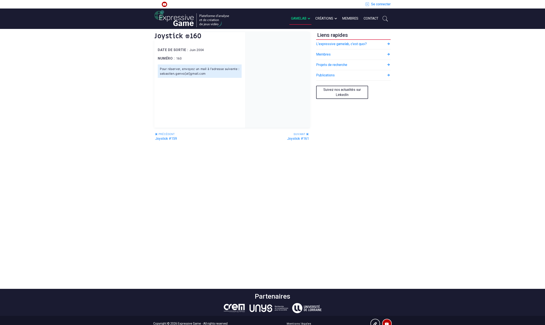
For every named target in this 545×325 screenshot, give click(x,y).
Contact (371, 18)
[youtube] (164, 4)
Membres (350, 18)
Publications (325, 75)
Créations (324, 18)
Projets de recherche (331, 65)
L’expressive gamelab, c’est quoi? (341, 44)
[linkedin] (157, 4)
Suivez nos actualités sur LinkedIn (342, 92)
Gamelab (298, 18)
